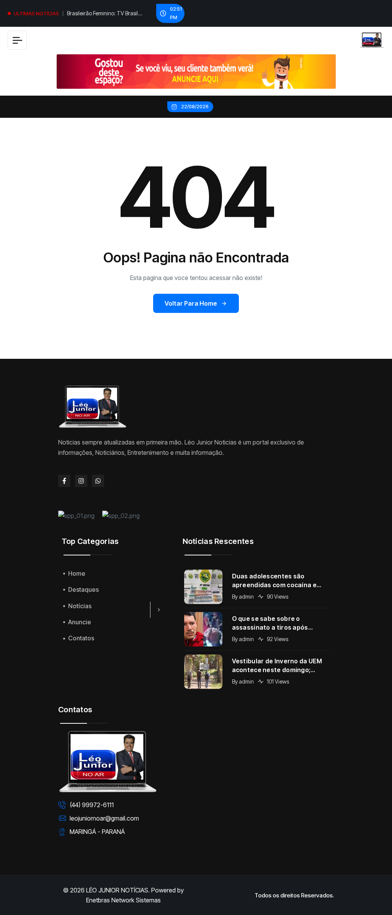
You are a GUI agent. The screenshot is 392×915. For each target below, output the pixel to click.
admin (246, 596)
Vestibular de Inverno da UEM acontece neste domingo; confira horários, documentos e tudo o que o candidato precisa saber (281, 665)
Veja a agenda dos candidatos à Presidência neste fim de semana (106, 14)
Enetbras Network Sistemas (123, 900)
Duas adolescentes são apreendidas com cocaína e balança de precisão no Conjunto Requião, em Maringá (279, 580)
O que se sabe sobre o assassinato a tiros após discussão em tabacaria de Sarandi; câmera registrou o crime (275, 623)
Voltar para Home (191, 303)
